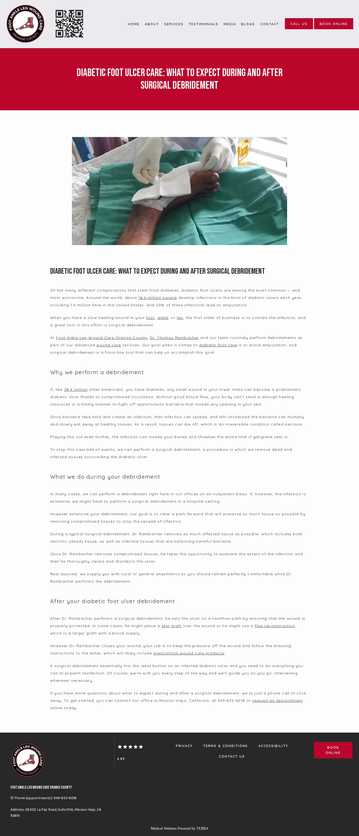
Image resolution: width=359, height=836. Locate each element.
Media (230, 24)
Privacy (184, 746)
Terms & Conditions (225, 746)
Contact (269, 24)
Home (134, 24)
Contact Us (232, 756)
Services (174, 24)
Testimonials (203, 24)
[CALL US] (299, 29)
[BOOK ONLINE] (334, 29)
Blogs (248, 24)
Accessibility (273, 746)
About (152, 24)
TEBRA (202, 828)
